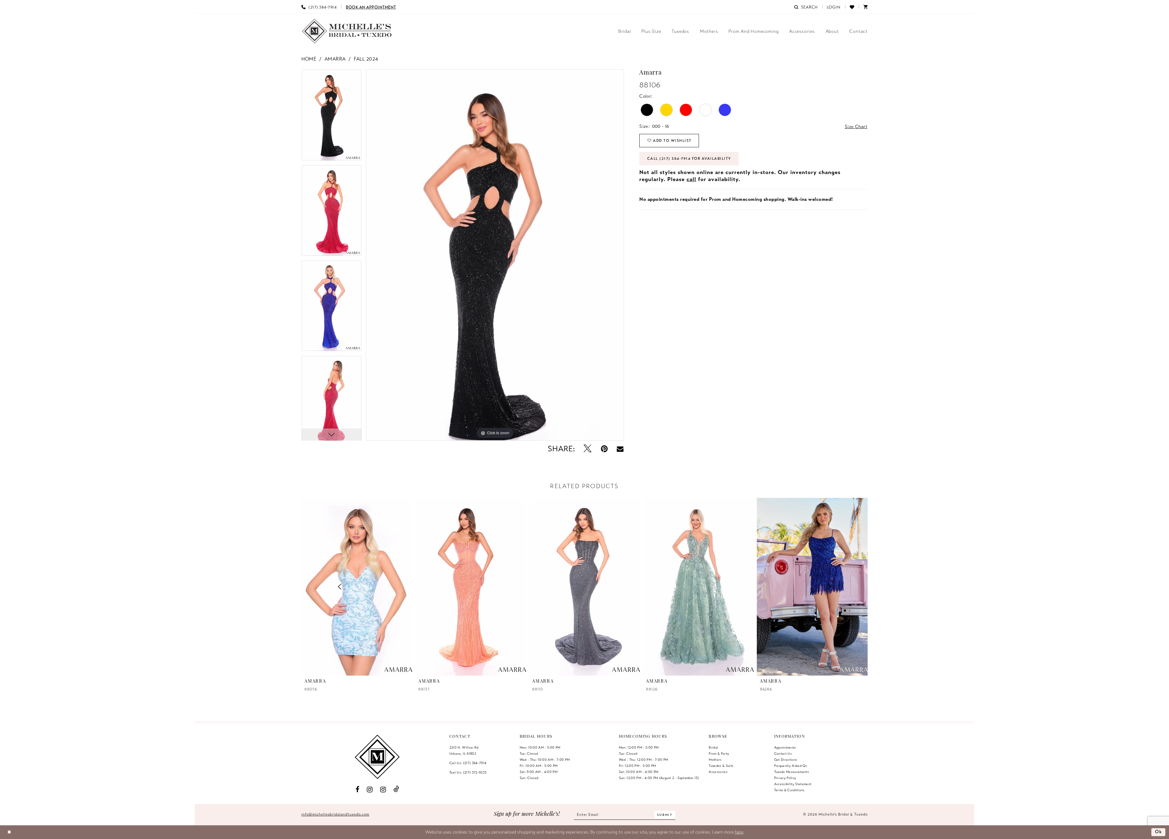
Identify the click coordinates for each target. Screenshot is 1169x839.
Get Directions (785, 759)
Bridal (713, 747)
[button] (833, 6)
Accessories (718, 772)
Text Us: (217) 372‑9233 (468, 772)
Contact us (783, 753)
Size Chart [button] (856, 126)
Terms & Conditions (789, 790)
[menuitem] (319, 6)
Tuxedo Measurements (791, 772)
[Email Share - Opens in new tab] (620, 449)
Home (308, 59)
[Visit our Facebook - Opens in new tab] (357, 789)
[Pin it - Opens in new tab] (604, 449)
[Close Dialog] (9, 832)
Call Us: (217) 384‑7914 (468, 763)
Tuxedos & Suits (721, 766)
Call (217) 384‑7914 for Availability (689, 158)
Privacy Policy (785, 778)
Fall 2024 (366, 59)
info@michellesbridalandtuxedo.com (335, 814)
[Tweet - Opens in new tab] (587, 449)
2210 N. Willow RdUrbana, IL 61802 (464, 750)
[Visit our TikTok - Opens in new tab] (396, 789)
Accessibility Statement (793, 784)
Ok (1158, 832)
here (739, 832)
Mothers (715, 759)
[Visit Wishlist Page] (852, 6)
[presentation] (356, 587)
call (691, 179)
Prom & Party (719, 753)
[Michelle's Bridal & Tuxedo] (347, 31)
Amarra (335, 59)
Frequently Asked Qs (790, 766)
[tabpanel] (331, 117)
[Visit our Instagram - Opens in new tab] (370, 789)
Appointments (785, 747)
